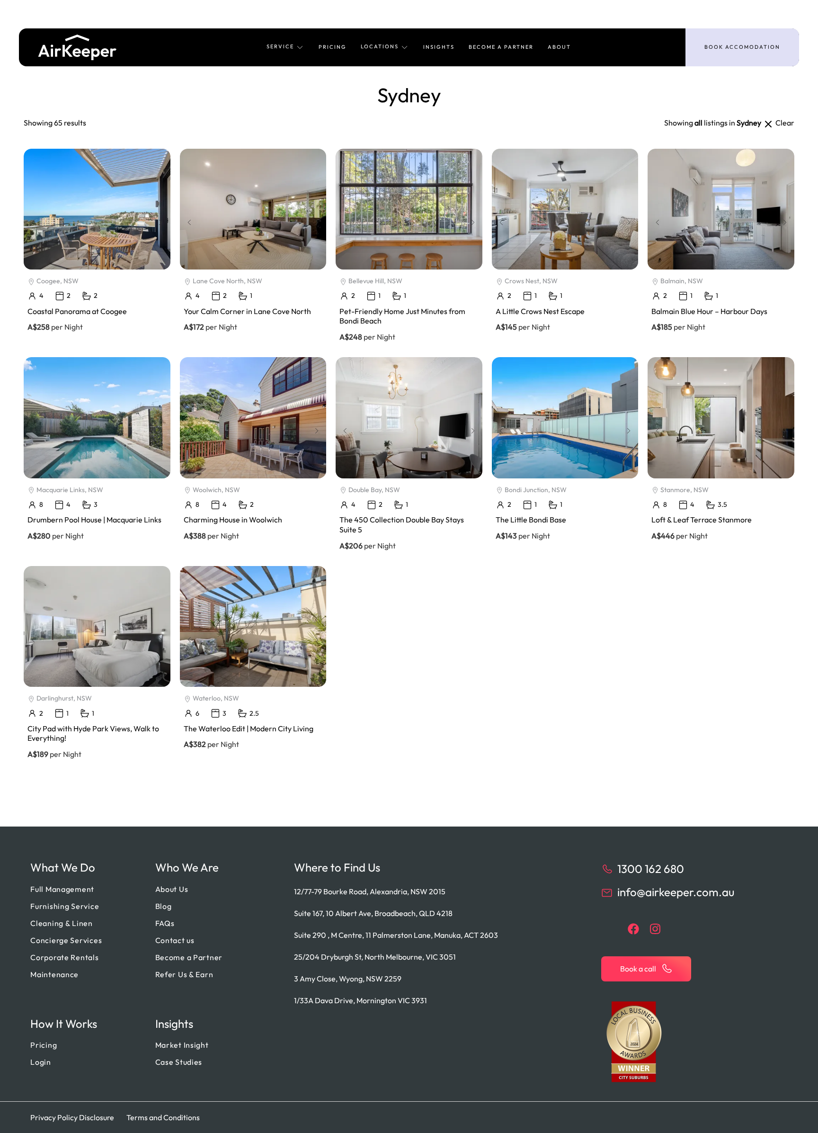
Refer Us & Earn (184, 974)
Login (40, 1062)
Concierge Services (66, 940)
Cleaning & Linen (61, 923)
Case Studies (179, 1062)
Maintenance (54, 974)
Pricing (333, 47)
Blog (163, 906)
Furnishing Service (64, 906)
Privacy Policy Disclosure (72, 1117)
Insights (438, 47)
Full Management (62, 889)
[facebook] (633, 928)
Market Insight (182, 1045)
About (559, 47)
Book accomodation (742, 47)
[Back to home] (77, 47)
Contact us (175, 940)
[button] (285, 47)
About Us (171, 889)
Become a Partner (501, 47)
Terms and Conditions (163, 1117)
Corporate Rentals (64, 957)
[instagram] (655, 928)
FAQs (165, 923)
